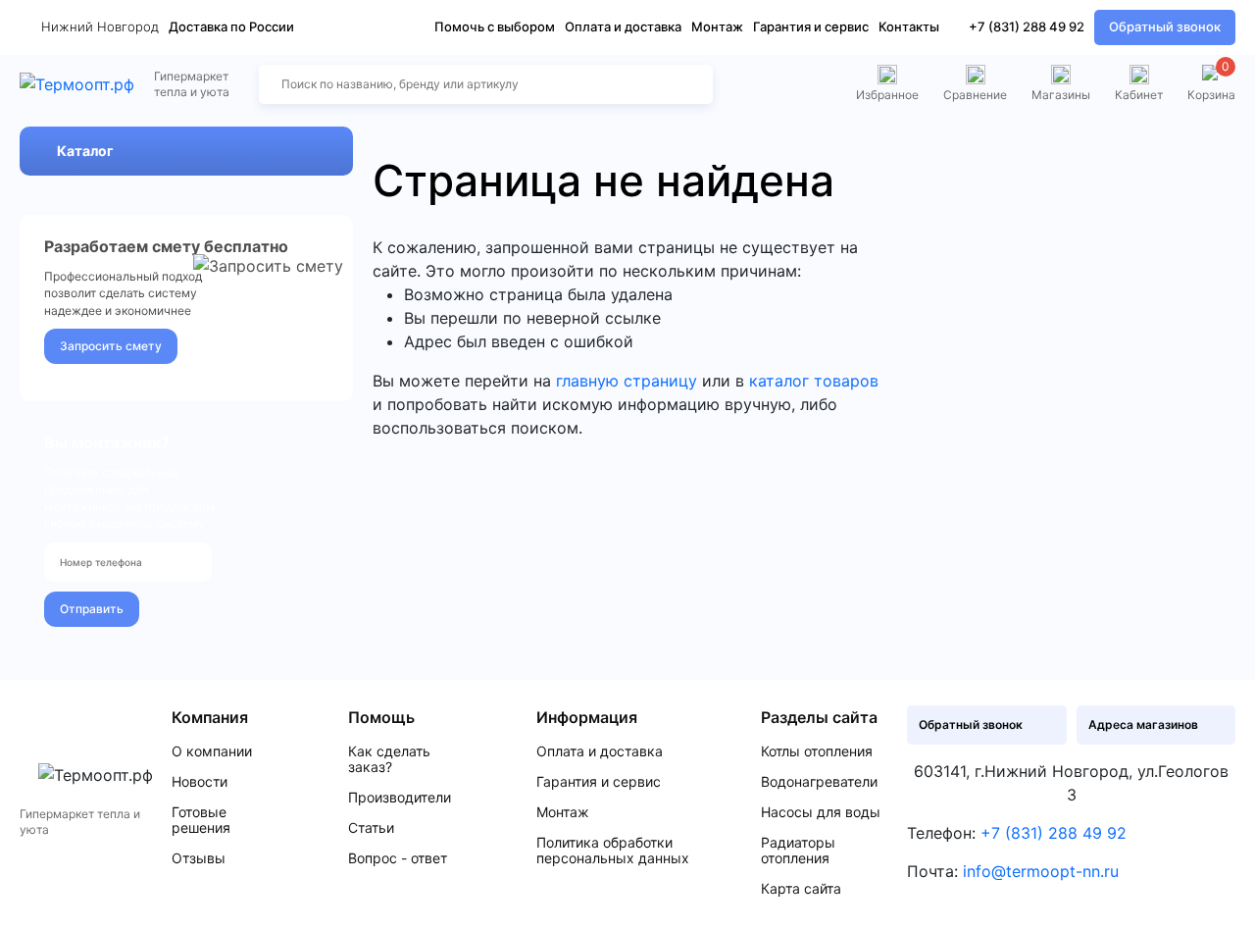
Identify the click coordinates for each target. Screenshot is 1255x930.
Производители (399, 797)
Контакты (908, 26)
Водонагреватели (819, 782)
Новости (199, 782)
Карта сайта (801, 889)
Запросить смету (111, 345)
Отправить (92, 608)
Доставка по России (231, 26)
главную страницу (626, 380)
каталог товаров (813, 380)
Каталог (85, 150)
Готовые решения (201, 820)
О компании (212, 751)
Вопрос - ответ (397, 858)
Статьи (371, 828)
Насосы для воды (820, 812)
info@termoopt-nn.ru (1041, 871)
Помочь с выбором (494, 26)
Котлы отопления (817, 751)
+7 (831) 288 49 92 (1026, 26)
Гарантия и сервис (811, 26)
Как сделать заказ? (389, 759)
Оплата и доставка (623, 26)
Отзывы (199, 858)
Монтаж (717, 26)
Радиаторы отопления (798, 850)
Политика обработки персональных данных (612, 850)
